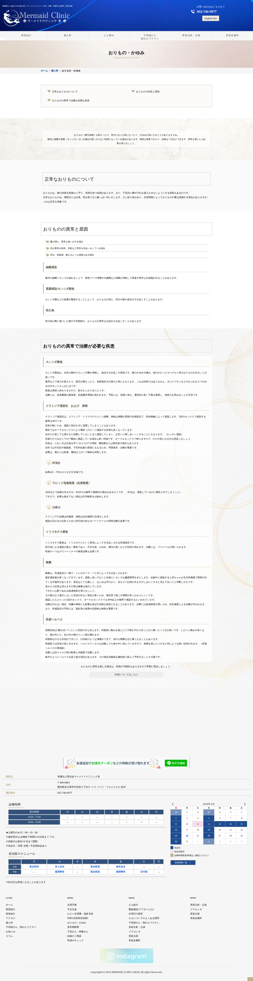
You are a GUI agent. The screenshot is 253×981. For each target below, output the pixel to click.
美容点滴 (134, 936)
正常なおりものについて (65, 91)
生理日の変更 (136, 913)
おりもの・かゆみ (76, 922)
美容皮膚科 (232, 35)
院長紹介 (10, 913)
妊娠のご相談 (74, 936)
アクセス (10, 918)
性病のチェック (75, 940)
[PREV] (173, 804)
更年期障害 (73, 927)
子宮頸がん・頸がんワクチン (21, 927)
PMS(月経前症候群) (77, 918)
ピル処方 (133, 904)
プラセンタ (134, 931)
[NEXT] (244, 804)
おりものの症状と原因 (147, 91)
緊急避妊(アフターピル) (141, 909)
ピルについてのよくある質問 (144, 918)
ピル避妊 (109, 35)
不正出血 (72, 909)
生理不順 (72, 904)
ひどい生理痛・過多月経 (80, 913)
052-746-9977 (207, 11)
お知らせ (10, 931)
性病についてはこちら (127, 674)
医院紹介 (26, 35)
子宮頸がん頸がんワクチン (150, 37)
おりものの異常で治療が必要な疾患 (70, 100)
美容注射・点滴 (191, 35)
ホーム (9, 904)
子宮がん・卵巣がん (77, 931)
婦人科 (68, 35)
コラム (9, 936)
